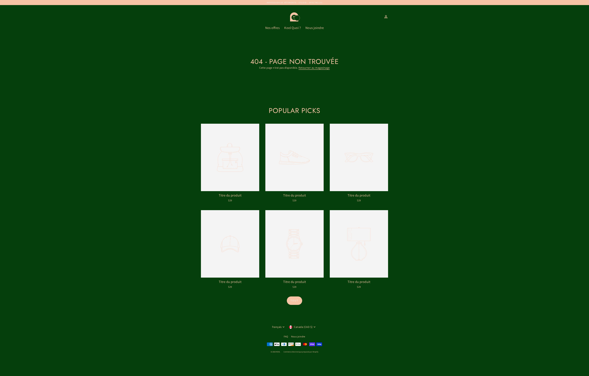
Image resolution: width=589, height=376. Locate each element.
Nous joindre (314, 28)
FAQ (286, 336)
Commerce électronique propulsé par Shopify (301, 352)
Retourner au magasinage (314, 67)
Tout (294, 300)
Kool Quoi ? (292, 28)
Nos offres (272, 28)
